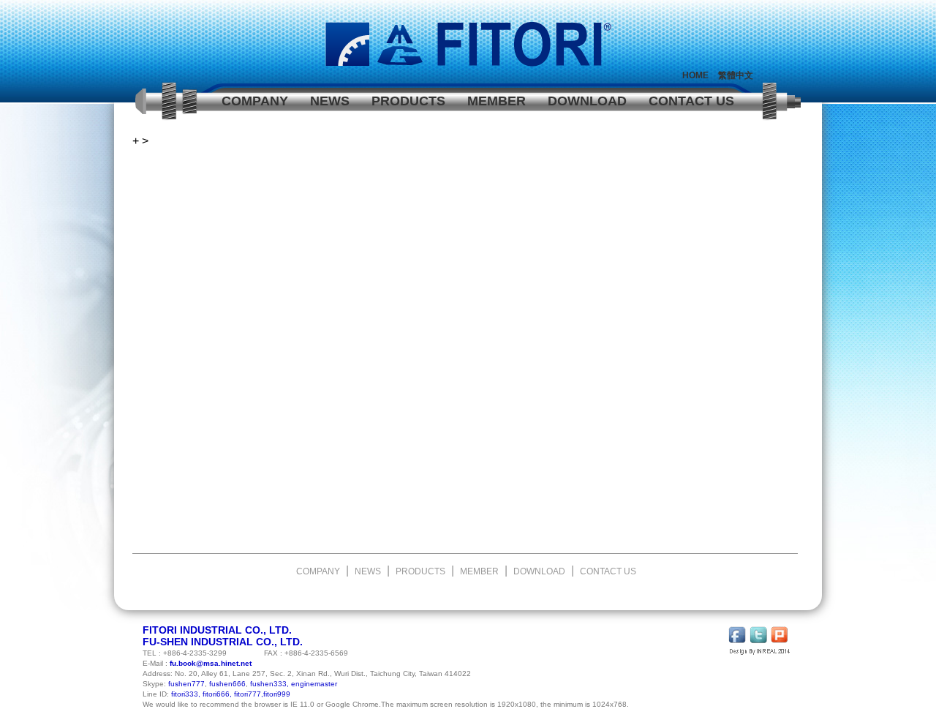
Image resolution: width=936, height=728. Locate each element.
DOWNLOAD (587, 101)
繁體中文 (735, 75)
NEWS (330, 101)
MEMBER (496, 101)
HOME (695, 75)
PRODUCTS (408, 101)
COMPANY (255, 101)
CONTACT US (691, 101)
